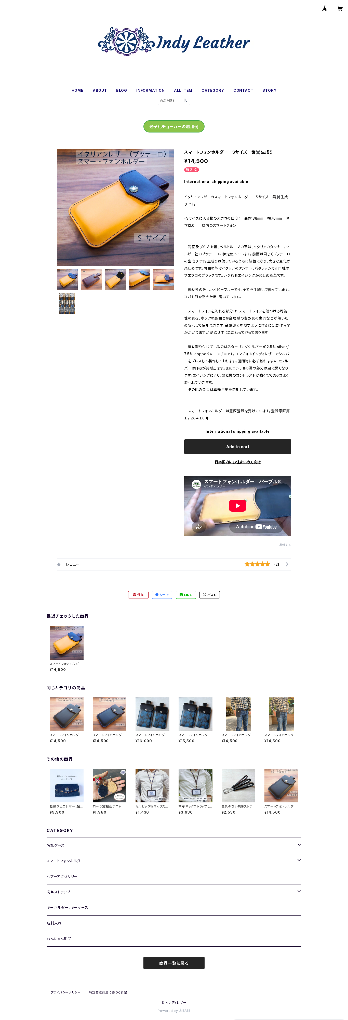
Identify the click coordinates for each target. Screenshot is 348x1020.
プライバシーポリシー (66, 992)
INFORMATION (150, 90)
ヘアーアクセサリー (62, 876)
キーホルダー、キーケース (67, 907)
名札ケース (56, 845)
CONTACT (243, 90)
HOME (78, 90)
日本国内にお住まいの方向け (238, 462)
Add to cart (237, 446)
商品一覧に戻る (174, 963)
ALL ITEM (183, 90)
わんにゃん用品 (59, 938)
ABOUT (100, 90)
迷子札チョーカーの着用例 (174, 126)
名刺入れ (54, 923)
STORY (269, 90)
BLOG (121, 90)
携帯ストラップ (59, 892)
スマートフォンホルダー (65, 861)
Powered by (168, 1011)
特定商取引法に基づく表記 (108, 992)
